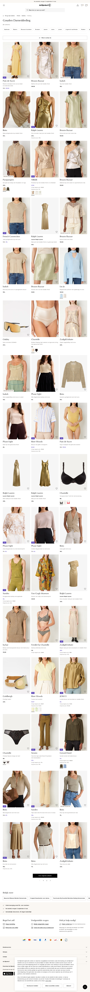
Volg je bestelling (10, 924)
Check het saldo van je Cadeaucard (44, 927)
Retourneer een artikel (12, 927)
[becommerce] (66, 941)
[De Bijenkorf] (45, 5)
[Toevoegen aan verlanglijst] (28, 76)
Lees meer (48, 980)
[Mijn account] (78, 5)
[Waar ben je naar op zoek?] (27, 10)
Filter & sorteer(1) (46, 38)
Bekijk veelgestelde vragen (41, 924)
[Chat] (85, 987)
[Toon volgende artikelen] (50, 880)
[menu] (4, 5)
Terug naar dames (10, 15)
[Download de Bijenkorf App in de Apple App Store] (8, 973)
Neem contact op (67, 924)
